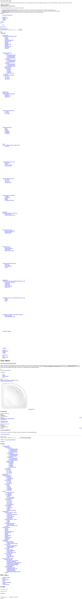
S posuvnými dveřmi (10, 56)
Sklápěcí (6, 198)
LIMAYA (6, 45)
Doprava (4, 580)
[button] (1, 22)
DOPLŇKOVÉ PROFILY (18, 314)
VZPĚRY (9, 331)
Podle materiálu (12, 93)
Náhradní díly (5, 511)
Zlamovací (11, 466)
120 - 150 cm (7, 78)
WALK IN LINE (8, 41)
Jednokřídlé (11, 463)
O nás (4, 581)
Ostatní (6, 267)
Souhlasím (7, 4)
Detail (80, 417)
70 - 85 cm (7, 76)
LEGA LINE (7, 47)
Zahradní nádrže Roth (11, 567)
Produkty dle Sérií (13, 36)
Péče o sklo (7, 264)
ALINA (6, 37)
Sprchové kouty (5, 445)
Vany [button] (4, 144)
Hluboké (6, 129)
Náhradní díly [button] (5, 280)
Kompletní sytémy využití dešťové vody (14, 562)
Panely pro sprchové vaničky (10, 230)
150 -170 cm (7, 180)
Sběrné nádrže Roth (10, 565)
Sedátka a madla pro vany (9, 250)
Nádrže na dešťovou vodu (7, 558)
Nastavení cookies (6, 584)
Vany (4, 491)
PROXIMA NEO (8, 44)
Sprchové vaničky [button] (6, 92)
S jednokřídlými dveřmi (11, 54)
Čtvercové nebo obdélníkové (10, 282)
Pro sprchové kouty (14, 213)
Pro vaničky (10, 229)
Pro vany (8, 246)
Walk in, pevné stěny (8, 286)
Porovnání (2, 417)
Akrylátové (7, 94)
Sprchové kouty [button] (5, 35)
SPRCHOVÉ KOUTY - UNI (19, 297)
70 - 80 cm (7, 111)
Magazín (4, 583)
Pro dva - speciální (8, 165)
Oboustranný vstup (12, 467)
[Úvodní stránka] (3, 28)
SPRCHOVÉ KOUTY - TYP (19, 281)
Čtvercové (7, 53)
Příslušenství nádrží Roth (11, 561)
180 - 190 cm (7, 181)
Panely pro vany (8, 247)
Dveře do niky (7, 283)
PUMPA (6, 572)
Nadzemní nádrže (8, 566)
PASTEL (6, 38)
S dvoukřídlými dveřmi (11, 55)
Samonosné (7, 96)
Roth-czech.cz (2, 593)
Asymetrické (7, 133)
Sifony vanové (7, 249)
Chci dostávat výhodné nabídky (25, 437)
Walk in (8, 468)
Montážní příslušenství (9, 231)
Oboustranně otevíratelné (9, 200)
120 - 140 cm (7, 179)
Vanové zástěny (12, 195)
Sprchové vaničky (6, 475)
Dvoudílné (7, 196)
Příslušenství (5, 540)
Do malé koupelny (8, 182)
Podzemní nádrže (8, 559)
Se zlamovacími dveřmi (11, 57)
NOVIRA (6, 39)
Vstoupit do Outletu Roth (4, 434)
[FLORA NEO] (17, 409)
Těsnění (6, 299)
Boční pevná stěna (10, 461)
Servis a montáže (6, 579)
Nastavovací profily (8, 315)
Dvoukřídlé (11, 465)
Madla (6, 300)
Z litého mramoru (8, 95)
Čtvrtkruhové (7, 58)
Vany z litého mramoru (16, 145)
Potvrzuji (2, 13)
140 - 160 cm (7, 113)
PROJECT (7, 48)
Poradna (4, 578)
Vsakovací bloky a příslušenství (12, 564)
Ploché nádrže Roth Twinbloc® (12, 560)
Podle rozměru (11, 110)
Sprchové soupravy (8, 214)
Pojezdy (6, 298)
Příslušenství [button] (5, 212)
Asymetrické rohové (8, 164)
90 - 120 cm (7, 112)
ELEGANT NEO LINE (9, 40)
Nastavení (2, 4)
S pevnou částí (7, 197)
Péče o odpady (7, 265)
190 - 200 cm (9, 503)
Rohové (6, 163)
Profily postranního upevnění (10, 316)
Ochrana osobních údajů (7, 582)
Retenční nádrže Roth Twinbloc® (13, 563)
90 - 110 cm (7, 77)
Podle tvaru (10, 52)
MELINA (6, 42)
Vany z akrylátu (12, 161)
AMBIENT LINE (8, 46)
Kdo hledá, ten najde (4, 29)
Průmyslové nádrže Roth (11, 570)
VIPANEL (5, 348)
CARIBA (6, 43)
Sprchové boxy (5, 91)
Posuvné (6, 199)
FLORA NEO (3, 411)
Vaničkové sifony (8, 232)
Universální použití (8, 266)
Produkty (2, 441)
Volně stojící (7, 146)
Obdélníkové (7, 62)
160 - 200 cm (7, 79)
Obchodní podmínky (6, 577)
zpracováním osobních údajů (10, 439)
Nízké (6, 128)
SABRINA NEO (4, 421)
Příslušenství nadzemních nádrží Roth (13, 571)
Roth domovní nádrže (11, 569)
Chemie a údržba (13, 263)
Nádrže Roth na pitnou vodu (12, 568)
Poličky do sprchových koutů (10, 215)
